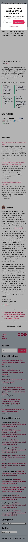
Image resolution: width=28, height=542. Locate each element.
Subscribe (19, 22)
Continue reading (14, 26)
